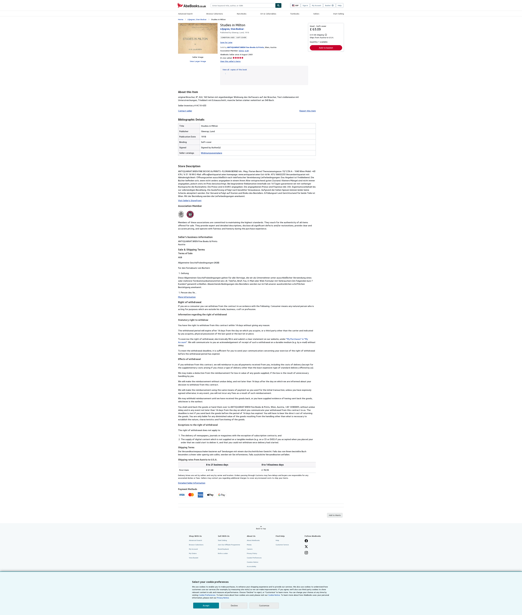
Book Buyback (223, 549)
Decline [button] (234, 605)
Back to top (261, 528)
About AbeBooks (253, 540)
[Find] (278, 5)
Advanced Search (185, 14)
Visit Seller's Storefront (189, 200)
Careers (250, 549)
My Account (316, 5)
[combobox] (243, 5)
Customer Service (282, 545)
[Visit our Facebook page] (306, 541)
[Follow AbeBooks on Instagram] (306, 553)
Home (180, 19)
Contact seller (185, 110)
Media (249, 545)
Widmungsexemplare (211, 153)
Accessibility (251, 566)
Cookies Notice (252, 562)
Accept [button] (206, 605)
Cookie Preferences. (207, 595)
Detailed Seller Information (191, 483)
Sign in (305, 5)
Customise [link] (264, 605)
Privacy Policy (252, 553)
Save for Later (226, 42)
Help (340, 5)
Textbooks (294, 14)
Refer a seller (223, 553)
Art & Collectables (268, 14)
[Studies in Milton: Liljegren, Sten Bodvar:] (197, 38)
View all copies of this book (235, 69)
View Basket (193, 558)
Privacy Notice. (223, 598)
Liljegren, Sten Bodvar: (197, 19)
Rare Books (241, 14)
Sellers (316, 14)
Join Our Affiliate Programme (229, 545)
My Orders (193, 553)
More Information (187, 297)
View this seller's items (230, 61)
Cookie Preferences (254, 558)
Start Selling (338, 14)
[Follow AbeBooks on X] (306, 546)
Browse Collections (214, 14)
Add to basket (326, 47)
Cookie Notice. (274, 595)
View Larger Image (198, 61)
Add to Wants (335, 515)
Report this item (307, 110)
